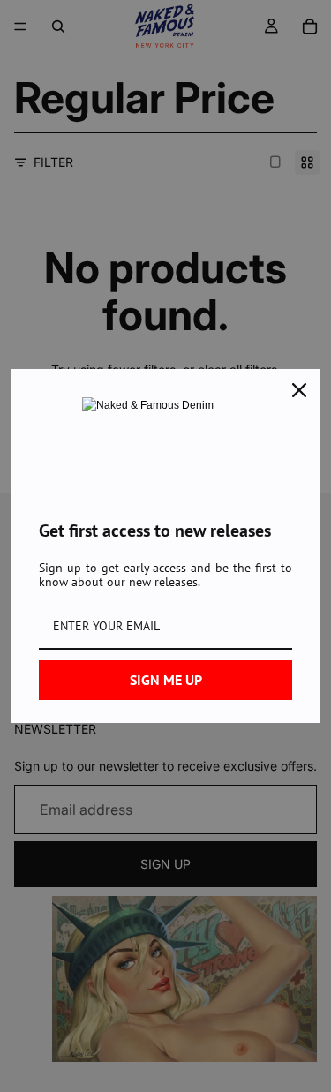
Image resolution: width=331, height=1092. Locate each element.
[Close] (299, 390)
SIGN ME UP (166, 680)
